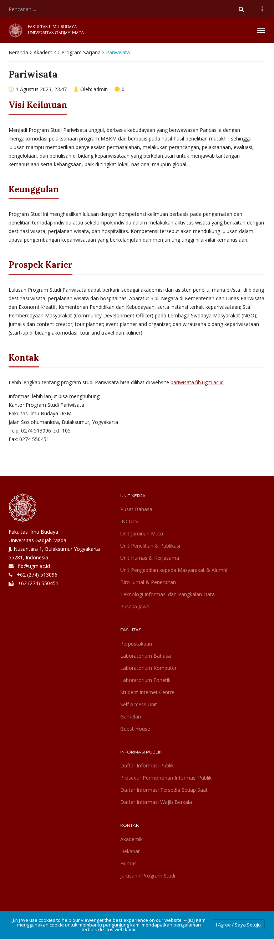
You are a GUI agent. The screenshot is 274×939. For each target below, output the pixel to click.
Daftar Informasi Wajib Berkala (156, 802)
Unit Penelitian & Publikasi (150, 545)
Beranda (18, 52)
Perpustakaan (136, 643)
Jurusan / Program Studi (147, 875)
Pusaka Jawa (134, 606)
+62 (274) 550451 (38, 583)
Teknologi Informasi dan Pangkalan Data (167, 594)
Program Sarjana (81, 52)
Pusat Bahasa (136, 509)
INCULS (129, 521)
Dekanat (130, 851)
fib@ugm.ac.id (34, 566)
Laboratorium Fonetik (145, 680)
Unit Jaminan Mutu (141, 533)
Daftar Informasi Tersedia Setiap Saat (164, 789)
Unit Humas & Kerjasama (149, 557)
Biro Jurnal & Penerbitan (148, 582)
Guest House (135, 728)
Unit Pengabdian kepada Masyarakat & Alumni (173, 570)
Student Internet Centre (147, 692)
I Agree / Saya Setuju (238, 924)
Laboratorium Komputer (148, 667)
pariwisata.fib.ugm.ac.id (197, 382)
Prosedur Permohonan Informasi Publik (166, 777)
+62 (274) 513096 (37, 574)
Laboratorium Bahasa (145, 655)
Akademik (45, 52)
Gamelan (130, 716)
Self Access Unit (138, 704)
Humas (128, 863)
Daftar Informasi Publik (147, 765)
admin (100, 89)
